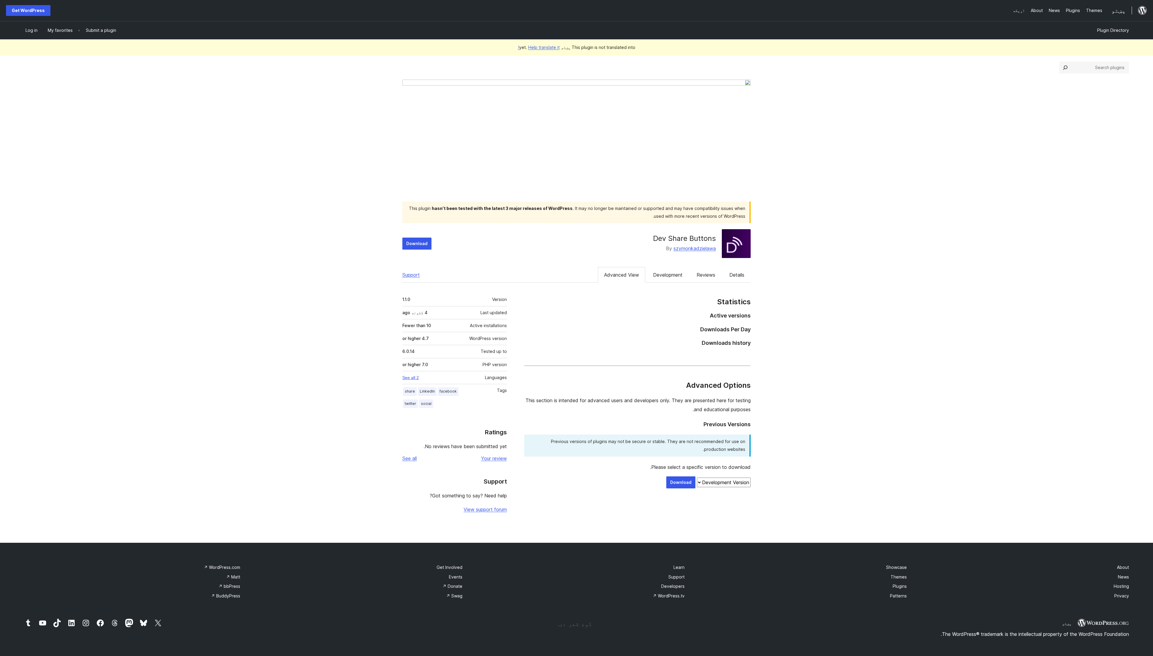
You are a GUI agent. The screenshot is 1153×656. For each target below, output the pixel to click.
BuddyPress (225, 595)
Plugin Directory (1113, 30)
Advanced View (621, 275)
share (410, 391)
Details (736, 275)
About (1123, 567)
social (426, 403)
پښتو (1067, 623)
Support (411, 275)
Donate (452, 586)
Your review (494, 458)
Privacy (1121, 595)
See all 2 (410, 377)
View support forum (485, 509)
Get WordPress (28, 10)
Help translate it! (539, 47)
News (1123, 576)
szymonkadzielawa (694, 248)
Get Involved (449, 567)
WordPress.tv (669, 595)
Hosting (1121, 586)
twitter (410, 403)
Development (667, 275)
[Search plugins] (1065, 68)
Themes (899, 576)
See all (409, 458)
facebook (448, 391)
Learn (679, 567)
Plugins (900, 586)
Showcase (896, 567)
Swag (454, 595)
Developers (673, 586)
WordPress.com (222, 567)
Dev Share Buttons (684, 238)
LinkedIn (427, 391)
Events (455, 576)
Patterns (898, 595)
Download (417, 243)
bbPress (229, 586)
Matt (233, 576)
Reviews (706, 275)
